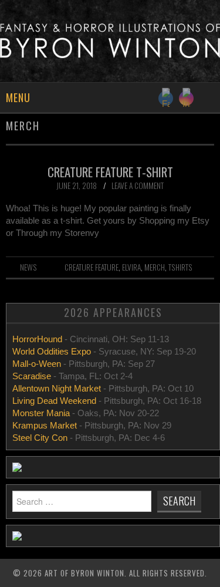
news (28, 267)
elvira (131, 267)
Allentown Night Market (56, 388)
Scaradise (32, 376)
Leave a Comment (137, 185)
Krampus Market (44, 425)
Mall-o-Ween (36, 364)
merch (154, 267)
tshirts (180, 267)
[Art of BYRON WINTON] (110, 40)
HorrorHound (38, 339)
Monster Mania (41, 413)
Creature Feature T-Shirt (110, 172)
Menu (18, 97)
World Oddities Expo (51, 351)
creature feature (92, 267)
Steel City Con (39, 438)
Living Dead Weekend (54, 401)
